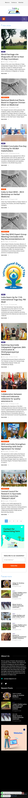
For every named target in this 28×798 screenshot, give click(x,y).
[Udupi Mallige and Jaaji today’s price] (6, 616)
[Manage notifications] (23, 793)
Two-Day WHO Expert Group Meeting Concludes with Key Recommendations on (13, 236)
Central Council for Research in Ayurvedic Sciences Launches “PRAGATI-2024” (11, 495)
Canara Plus (5, 97)
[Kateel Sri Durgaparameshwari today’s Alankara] (6, 637)
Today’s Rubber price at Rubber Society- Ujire (19, 626)
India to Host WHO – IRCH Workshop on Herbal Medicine (12, 194)
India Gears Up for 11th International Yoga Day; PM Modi (13, 299)
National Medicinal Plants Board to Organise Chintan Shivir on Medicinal (13, 102)
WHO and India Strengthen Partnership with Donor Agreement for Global (13, 446)
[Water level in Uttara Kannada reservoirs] (6, 606)
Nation (3, 189)
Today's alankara (16, 581)
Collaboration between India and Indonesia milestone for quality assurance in (11, 397)
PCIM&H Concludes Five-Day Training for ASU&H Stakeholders (13, 148)
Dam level (14, 602)
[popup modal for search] (24, 19)
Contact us (14, 2)
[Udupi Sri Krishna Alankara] (6, 584)
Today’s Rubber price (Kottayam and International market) (19, 595)
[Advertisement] (14, 769)
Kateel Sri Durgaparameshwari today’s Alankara (19, 636)
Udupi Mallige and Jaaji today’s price (18, 616)
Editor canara (5, 61)
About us (7, 2)
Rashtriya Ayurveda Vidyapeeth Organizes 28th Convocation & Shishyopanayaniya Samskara (13, 349)
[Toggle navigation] (3, 19)
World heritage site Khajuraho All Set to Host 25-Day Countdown (12, 56)
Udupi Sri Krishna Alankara (18, 583)
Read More (4, 73)
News (3, 51)
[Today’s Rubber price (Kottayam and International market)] (6, 594)
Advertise (21, 2)
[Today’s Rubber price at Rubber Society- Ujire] (6, 626)
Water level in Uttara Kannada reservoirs (17, 605)
